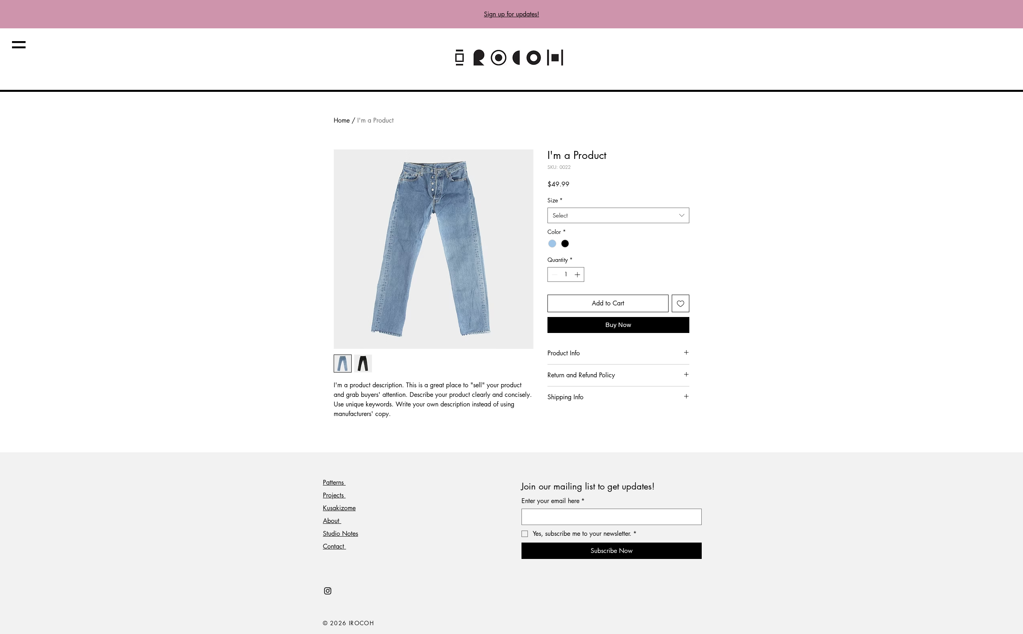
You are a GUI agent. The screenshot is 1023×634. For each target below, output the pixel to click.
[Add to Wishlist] (680, 303)
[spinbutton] (566, 274)
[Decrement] (554, 274)
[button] (19, 44)
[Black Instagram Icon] (327, 591)
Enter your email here (553, 501)
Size (555, 200)
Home (342, 120)
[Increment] (578, 274)
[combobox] (618, 215)
